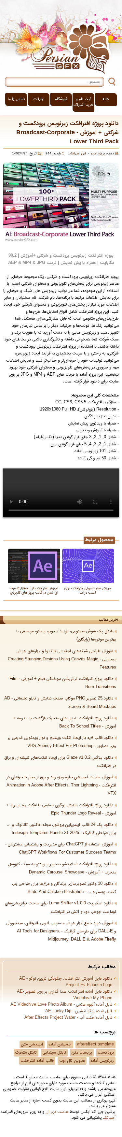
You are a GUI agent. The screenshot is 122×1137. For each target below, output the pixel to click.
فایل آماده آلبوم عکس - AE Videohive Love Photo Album (61, 1004)
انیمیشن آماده (60, 1044)
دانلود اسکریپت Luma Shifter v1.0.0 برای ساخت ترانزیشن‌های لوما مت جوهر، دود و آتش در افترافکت (60, 907)
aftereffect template (95, 1044)
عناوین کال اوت (72, 1061)
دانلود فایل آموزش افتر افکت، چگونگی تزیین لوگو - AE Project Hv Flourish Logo (65, 981)
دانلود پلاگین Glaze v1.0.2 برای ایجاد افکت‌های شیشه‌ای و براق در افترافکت (60, 762)
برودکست (106, 1052)
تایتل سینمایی (54, 1052)
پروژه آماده (98, 153)
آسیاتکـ (109, 1118)
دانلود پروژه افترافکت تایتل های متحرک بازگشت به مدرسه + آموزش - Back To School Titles (64, 722)
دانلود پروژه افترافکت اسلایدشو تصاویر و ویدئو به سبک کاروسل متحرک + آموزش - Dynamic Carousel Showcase (62, 868)
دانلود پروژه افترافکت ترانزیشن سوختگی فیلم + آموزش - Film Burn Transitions (62, 683)
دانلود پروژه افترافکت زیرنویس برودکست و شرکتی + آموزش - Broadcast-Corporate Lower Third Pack (67, 132)
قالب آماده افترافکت (37, 1061)
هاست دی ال (57, 1112)
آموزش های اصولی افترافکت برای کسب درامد (88, 590)
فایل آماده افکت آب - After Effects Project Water (68, 1018)
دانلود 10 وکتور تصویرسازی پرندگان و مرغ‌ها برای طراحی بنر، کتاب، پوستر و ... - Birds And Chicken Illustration (64, 888)
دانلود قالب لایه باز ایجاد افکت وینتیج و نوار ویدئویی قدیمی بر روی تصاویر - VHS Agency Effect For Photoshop (62, 742)
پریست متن (82, 1052)
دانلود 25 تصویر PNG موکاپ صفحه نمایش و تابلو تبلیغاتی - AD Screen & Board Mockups (60, 702)
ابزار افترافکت (77, 153)
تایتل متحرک (26, 1052)
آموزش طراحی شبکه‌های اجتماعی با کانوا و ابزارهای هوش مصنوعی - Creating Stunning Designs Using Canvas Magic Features (62, 659)
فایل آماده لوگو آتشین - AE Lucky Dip (78, 1011)
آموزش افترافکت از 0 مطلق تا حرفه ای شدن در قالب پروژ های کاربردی (34, 590)
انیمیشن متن (32, 1044)
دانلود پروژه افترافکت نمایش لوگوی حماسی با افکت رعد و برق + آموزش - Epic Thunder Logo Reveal (61, 809)
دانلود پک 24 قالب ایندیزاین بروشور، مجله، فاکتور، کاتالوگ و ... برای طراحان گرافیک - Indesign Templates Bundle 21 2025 (61, 829)
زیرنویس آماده (102, 1061)
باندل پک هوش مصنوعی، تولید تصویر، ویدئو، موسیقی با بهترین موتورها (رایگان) (66, 635)
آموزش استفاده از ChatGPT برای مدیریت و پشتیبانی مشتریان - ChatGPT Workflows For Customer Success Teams (60, 848)
